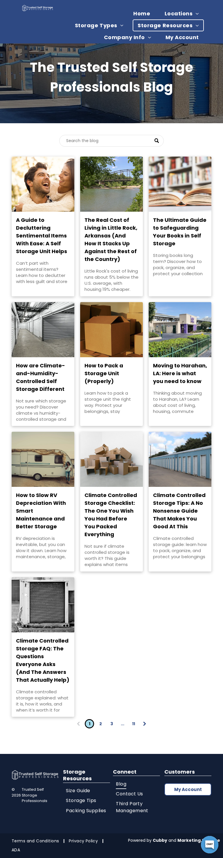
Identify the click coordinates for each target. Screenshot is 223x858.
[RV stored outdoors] (43, 459)
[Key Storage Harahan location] (180, 329)
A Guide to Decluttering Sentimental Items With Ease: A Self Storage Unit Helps (41, 235)
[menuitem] (143, 13)
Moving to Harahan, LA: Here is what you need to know (180, 373)
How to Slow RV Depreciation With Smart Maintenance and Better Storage (41, 510)
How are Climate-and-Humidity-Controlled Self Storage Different (40, 377)
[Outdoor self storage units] (180, 459)
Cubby (160, 840)
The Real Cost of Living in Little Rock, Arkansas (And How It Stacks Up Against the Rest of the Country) (110, 239)
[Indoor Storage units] (43, 329)
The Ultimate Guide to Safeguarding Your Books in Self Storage (179, 231)
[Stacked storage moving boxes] (111, 329)
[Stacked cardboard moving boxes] (111, 459)
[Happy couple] (43, 184)
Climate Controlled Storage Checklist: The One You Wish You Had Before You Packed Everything (110, 514)
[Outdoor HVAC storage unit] (43, 604)
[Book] (180, 184)
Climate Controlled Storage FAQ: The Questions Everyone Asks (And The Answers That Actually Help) (42, 660)
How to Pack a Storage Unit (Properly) (103, 373)
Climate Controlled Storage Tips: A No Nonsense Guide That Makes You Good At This (179, 510)
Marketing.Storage (198, 840)
